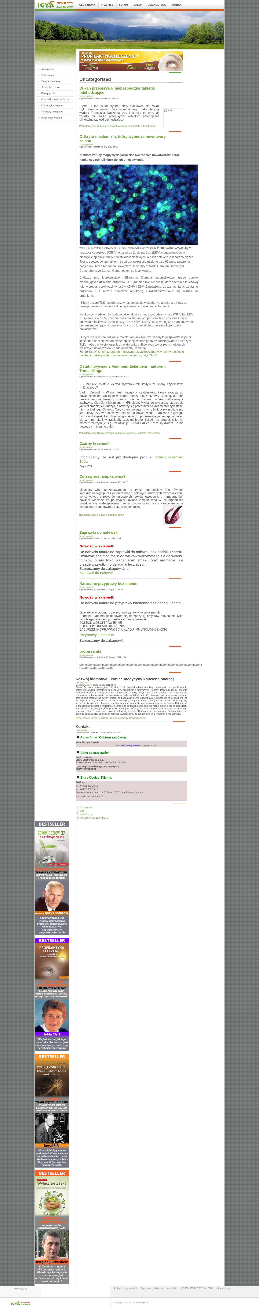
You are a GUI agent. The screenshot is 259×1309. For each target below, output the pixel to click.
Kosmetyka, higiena (52, 105)
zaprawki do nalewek (96, 573)
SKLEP (138, 4)
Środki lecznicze (50, 87)
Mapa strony (223, 1288)
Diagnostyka (157, 4)
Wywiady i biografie (52, 111)
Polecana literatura (51, 117)
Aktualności (47, 69)
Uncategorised (86, 96)
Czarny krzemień (94, 443)
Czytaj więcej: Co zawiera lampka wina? (103, 515)
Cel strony (87, 4)
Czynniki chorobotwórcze (55, 99)
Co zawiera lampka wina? (102, 476)
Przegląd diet (48, 93)
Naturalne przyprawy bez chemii (108, 584)
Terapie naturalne (50, 81)
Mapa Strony (86, 814)
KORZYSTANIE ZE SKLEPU (93, 817)
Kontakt (177, 4)
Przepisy (107, 4)
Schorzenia (47, 75)
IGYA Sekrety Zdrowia (130, 746)
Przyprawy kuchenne (96, 635)
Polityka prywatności (125, 1288)
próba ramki (90, 651)
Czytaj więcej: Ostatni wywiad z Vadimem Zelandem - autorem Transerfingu (121, 433)
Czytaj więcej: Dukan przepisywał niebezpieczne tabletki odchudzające (119, 126)
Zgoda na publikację (152, 1288)
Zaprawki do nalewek (98, 532)
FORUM (123, 4)
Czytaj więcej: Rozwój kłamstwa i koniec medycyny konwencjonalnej (111, 718)
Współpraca (85, 807)
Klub (81, 811)
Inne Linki (171, 1288)
